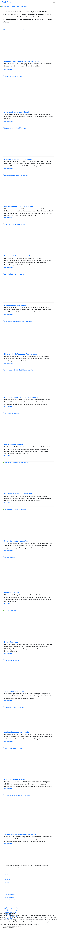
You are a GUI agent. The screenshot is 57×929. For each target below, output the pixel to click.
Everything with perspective (11, 910)
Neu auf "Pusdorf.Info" (9, 897)
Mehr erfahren (8, 603)
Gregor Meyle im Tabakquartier (12, 907)
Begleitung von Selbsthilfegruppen (18, 159)
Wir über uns (7, 879)
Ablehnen (11, 927)
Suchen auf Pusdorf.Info (10, 899)
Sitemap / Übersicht (9, 892)
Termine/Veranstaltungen (10, 894)
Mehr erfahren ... (8, 69)
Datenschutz (7, 884)
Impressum (7, 882)
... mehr (43, 867)
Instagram (7, 877)
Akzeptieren (4, 927)
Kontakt (6, 874)
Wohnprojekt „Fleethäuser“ (11, 909)
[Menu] (54, 2)
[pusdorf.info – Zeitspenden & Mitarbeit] (28, 7)
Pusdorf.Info (6, 2)
